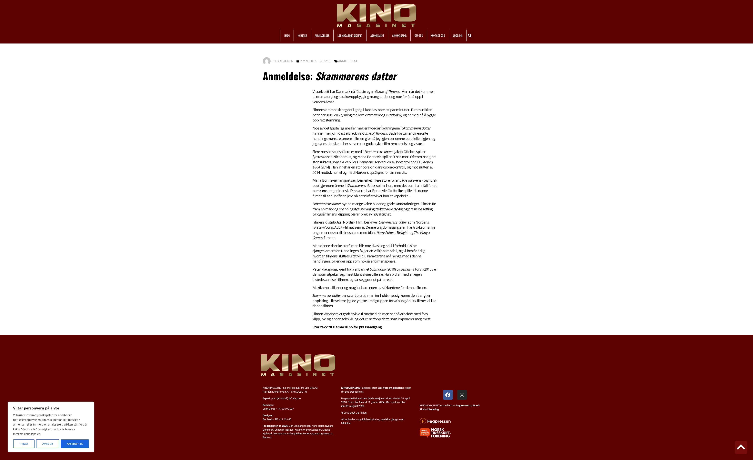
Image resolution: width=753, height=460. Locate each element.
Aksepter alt (75, 444)
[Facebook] (448, 395)
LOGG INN (457, 35)
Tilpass (23, 444)
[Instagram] (462, 395)
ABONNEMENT (377, 35)
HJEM (287, 35)
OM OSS (419, 35)
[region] (51, 427)
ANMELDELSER (322, 35)
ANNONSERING (399, 35)
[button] (470, 35)
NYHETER (302, 35)
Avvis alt (47, 444)
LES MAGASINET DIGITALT (349, 35)
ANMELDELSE (348, 61)
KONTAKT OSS (438, 35)
